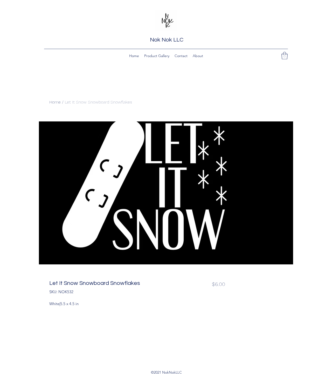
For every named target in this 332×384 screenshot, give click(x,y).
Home (55, 102)
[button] (284, 55)
